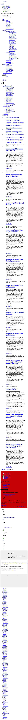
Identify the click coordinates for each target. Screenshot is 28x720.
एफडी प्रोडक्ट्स (12, 45)
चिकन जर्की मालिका (12, 32)
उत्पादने (4, 30)
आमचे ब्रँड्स (8, 25)
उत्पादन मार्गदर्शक (6, 484)
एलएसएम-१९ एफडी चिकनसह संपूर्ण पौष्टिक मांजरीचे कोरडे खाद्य (14, 175)
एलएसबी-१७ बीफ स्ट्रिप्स (11, 389)
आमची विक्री (8, 27)
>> (7, 469)
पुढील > (5, 469)
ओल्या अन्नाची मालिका (13, 49)
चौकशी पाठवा (3, 505)
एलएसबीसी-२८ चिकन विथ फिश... (13, 125)
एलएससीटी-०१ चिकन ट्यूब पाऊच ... (14, 132)
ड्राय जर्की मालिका (12, 54)
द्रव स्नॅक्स (11, 59)
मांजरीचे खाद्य (8, 62)
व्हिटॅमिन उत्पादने (12, 37)
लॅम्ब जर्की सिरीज (12, 36)
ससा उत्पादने (11, 42)
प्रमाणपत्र (8, 24)
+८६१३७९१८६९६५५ (7, 495)
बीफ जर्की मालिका (12, 35)
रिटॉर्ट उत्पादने (11, 47)
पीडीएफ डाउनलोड (9, 63)
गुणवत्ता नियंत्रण (9, 23)
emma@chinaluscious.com (9, 494)
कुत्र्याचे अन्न (8, 60)
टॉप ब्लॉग (20, 507)
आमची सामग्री (9, 68)
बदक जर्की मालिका (12, 34)
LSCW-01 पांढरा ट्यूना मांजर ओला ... (15, 137)
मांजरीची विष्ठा (11, 53)
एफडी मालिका (11, 46)
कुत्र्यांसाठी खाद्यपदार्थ (10, 31)
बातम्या (4, 74)
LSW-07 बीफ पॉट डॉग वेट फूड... (14, 142)
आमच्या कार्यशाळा (9, 69)
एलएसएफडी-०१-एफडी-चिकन (12, 120)
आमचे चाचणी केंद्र (9, 70)
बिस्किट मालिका (12, 40)
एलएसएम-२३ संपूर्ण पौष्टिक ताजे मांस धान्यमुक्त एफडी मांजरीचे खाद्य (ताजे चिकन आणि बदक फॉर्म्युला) (14, 362)
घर (3, 19)
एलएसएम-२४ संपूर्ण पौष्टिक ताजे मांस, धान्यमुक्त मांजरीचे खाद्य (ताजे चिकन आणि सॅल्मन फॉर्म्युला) (14, 446)
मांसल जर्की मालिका (12, 48)
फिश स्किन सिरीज (12, 43)
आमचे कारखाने (6, 64)
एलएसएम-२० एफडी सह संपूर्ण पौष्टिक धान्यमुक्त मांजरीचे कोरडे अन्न (14, 230)
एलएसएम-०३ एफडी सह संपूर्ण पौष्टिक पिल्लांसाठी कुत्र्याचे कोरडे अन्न (14, 260)
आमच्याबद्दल (5, 20)
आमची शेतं (8, 66)
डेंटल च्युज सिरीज (12, 41)
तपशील (10, 168)
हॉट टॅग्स (5, 485)
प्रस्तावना (8, 21)
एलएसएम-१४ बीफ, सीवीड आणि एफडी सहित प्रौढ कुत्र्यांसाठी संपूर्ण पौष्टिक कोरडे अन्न (14, 416)
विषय (7, 76)
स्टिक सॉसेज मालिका (13, 38)
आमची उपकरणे (9, 71)
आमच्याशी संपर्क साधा (7, 73)
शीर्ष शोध (24, 507)
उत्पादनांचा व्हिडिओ (9, 29)
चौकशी (7, 168)
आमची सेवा (8, 26)
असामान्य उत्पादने (12, 51)
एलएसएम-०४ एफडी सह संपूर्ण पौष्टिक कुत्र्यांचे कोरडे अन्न (14, 334)
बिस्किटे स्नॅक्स (11, 55)
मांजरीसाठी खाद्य (9, 52)
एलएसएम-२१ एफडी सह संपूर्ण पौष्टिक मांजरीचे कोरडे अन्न (14, 286)
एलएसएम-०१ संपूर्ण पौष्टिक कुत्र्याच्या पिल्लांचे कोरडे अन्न (14, 149)
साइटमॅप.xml (5, 487)
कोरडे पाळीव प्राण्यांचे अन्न (14, 58)
